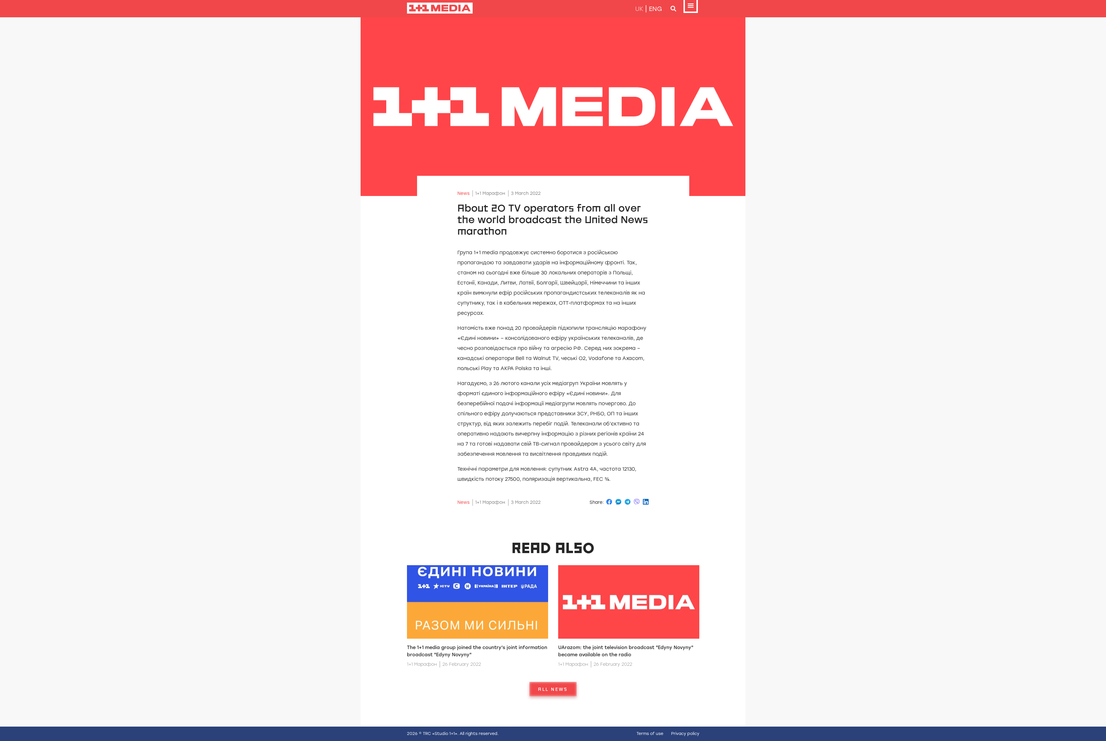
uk (639, 8)
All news (553, 689)
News (463, 193)
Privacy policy (685, 733)
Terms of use (650, 733)
